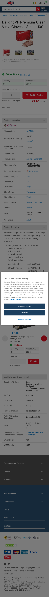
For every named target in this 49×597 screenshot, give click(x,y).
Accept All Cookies (24, 306)
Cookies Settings (24, 319)
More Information (15, 299)
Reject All (24, 312)
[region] (24, 298)
